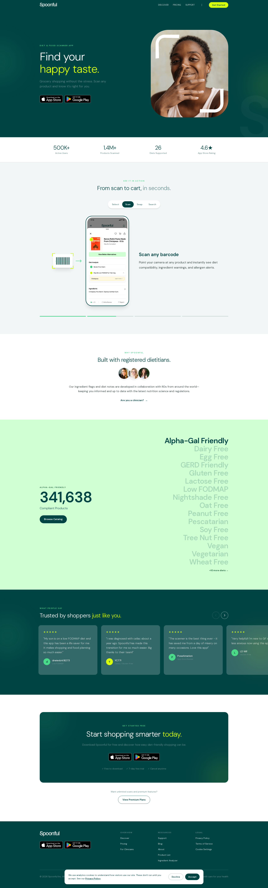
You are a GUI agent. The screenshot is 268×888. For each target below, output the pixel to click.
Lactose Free (206, 480)
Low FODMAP (205, 488)
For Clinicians (127, 849)
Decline (176, 876)
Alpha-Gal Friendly (196, 440)
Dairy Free (211, 448)
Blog (160, 843)
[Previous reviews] (216, 614)
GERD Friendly (204, 464)
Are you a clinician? (134, 399)
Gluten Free (208, 472)
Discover (163, 5)
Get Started (218, 5)
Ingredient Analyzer (168, 860)
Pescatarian (208, 521)
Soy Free (214, 529)
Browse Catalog (53, 518)
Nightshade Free (200, 496)
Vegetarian (210, 553)
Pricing (177, 5)
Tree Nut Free (205, 537)
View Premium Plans (134, 798)
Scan (128, 204)
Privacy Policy (203, 838)
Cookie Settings (204, 849)
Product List (164, 854)
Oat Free (213, 504)
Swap (139, 204)
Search (152, 204)
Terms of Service (204, 843)
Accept (192, 876)
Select (115, 204)
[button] (218, 568)
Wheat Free (208, 561)
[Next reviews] (224, 614)
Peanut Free (208, 512)
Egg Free (214, 456)
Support (190, 5)
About (161, 849)
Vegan (217, 545)
